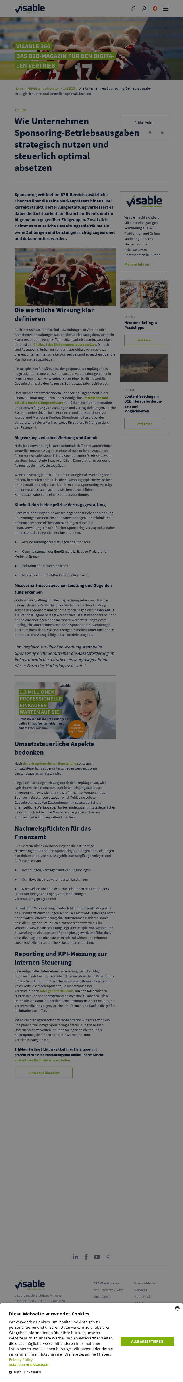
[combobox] (177, 1308)
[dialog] (91, 1342)
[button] (62, 1364)
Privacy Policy (21, 1359)
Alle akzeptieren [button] (147, 1341)
